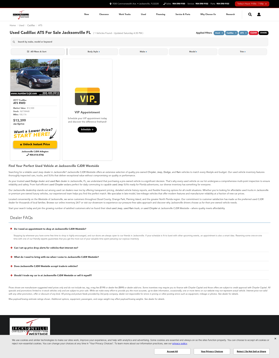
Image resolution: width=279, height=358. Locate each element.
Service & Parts (183, 14)
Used (143, 14)
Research (230, 14)
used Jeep (117, 185)
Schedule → (87, 129)
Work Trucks (125, 14)
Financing (160, 14)
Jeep (159, 172)
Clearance (104, 14)
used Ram (55, 181)
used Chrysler (56, 185)
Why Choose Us (208, 14)
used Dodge (31, 181)
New (86, 14)
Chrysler (152, 172)
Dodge (167, 172)
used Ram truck (132, 208)
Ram (178, 172)
